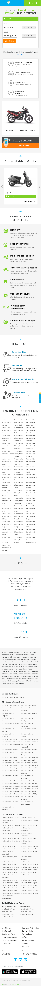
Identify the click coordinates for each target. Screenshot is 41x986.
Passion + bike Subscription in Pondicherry (18, 500)
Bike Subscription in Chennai (10, 723)
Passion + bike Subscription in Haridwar (18, 461)
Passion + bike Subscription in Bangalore (30, 422)
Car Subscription (18, 697)
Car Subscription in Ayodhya (29, 820)
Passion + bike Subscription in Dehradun (30, 438)
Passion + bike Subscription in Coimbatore (18, 438)
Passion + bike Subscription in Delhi (6, 445)
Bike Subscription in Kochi (9, 757)
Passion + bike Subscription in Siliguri (30, 516)
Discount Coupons (28, 940)
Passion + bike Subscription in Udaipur (30, 532)
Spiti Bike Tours (25, 906)
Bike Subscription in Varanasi (10, 802)
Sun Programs (16, 984)
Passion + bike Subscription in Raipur (18, 508)
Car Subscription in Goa (9, 846)
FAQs (40, 399)
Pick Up (5, 24)
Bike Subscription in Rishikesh (11, 786)
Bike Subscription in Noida (10, 770)
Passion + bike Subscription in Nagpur (6, 492)
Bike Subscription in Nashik (29, 768)
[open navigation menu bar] (3, 3)
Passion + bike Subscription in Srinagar (18, 524)
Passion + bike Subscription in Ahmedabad (18, 422)
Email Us (6, 954)
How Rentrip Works (8, 934)
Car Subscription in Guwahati (10, 849)
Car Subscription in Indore (29, 851)
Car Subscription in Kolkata (29, 862)
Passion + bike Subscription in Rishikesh (6, 516)
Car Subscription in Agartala (10, 817)
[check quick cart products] (32, 3)
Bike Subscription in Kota (9, 760)
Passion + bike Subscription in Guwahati (30, 453)
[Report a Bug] (2, 984)
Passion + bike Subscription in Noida (30, 492)
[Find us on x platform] (20, 960)
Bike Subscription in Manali (29, 763)
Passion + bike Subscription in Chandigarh (30, 430)
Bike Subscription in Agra (28, 705)
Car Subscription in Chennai (10, 833)
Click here (20, 54)
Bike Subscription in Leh (28, 760)
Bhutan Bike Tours (25, 912)
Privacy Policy (6, 943)
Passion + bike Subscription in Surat (30, 524)
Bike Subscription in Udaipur (10, 796)
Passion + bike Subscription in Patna (6, 500)
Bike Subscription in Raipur (10, 783)
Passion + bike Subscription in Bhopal (6, 430)
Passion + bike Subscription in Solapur (6, 524)
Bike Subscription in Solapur (29, 789)
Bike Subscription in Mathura (10, 765)
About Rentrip (6, 928)
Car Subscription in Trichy (9, 890)
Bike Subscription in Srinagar (10, 791)
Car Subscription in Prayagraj (29, 875)
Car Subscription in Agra (28, 817)
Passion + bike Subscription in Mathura (30, 485)
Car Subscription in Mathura (10, 867)
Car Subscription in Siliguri (29, 883)
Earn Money (24, 145)
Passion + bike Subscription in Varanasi (18, 539)
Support (25, 943)
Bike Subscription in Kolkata (29, 757)
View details (28, 201)
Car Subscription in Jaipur (9, 857)
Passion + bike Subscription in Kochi (30, 469)
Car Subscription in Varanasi (29, 893)
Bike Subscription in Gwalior (29, 742)
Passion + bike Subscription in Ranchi (30, 508)
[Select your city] (37, 3)
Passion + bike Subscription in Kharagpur (18, 469)
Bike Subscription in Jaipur (29, 750)
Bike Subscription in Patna (10, 776)
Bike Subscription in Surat (28, 791)
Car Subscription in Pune (9, 880)
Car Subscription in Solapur (10, 885)
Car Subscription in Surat (9, 888)
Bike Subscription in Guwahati (11, 742)
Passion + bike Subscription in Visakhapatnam (31, 539)
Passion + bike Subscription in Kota (18, 477)
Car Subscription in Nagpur (10, 870)
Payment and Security (9, 937)
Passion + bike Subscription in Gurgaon (18, 453)
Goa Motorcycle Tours (27, 914)
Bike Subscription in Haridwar (11, 744)
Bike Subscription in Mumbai (29, 765)
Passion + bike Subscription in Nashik (18, 492)
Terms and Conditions (9, 940)
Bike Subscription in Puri (28, 781)
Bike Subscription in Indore (10, 750)
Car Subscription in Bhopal (29, 825)
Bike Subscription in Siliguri (10, 789)
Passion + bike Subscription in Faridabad (18, 445)
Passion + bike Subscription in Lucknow (6, 485)
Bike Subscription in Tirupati (10, 794)
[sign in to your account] (29, 3)
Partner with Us (27, 931)
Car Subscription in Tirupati (29, 888)
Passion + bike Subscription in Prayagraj (30, 500)
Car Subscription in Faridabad (11, 841)
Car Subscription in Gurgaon (29, 846)
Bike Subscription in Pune (9, 781)
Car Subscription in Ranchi (10, 883)
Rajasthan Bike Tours (8, 909)
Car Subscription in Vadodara (11, 893)
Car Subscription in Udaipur (29, 890)
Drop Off (5, 32)
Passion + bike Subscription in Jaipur (6, 469)
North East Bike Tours (26, 909)
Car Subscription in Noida (9, 872)
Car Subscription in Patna (28, 872)
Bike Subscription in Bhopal (29, 713)
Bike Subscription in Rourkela (29, 786)
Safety (24, 937)
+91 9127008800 (29, 954)
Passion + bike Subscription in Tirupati (6, 532)
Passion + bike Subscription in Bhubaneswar (18, 430)
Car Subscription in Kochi (9, 862)
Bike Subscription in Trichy (29, 794)
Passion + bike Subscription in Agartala (6, 422)
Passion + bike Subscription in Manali (18, 485)
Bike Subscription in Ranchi (29, 783)
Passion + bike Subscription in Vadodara (6, 539)
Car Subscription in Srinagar (29, 885)
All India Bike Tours (7, 914)
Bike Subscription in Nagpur (10, 768)
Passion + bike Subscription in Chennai (6, 438)
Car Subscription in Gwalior (29, 849)
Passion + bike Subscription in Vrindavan (6, 547)
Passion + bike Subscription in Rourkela (18, 516)
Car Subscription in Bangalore (11, 825)
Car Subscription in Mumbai (29, 867)
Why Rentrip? (6, 931)
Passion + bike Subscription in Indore (30, 461)
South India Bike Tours (8, 917)
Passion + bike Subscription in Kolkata (6, 477)
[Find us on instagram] (25, 960)
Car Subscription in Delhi (28, 838)
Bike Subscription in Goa (9, 739)
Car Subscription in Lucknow (29, 864)
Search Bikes (10, 41)
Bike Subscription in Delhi (28, 729)
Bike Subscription (7, 697)
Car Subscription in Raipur (29, 880)
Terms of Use (27, 934)
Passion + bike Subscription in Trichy (18, 532)
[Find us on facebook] (15, 960)
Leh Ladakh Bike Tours (9, 906)
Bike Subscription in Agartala (10, 705)
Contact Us (26, 946)
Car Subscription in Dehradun (11, 838)
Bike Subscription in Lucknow (10, 763)
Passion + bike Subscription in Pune (6, 508)
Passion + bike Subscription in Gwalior (6, 461)
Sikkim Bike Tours (7, 912)
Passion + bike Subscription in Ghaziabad (30, 445)
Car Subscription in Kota (9, 864)
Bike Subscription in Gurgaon (29, 739)
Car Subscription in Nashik (29, 870)
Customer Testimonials (30, 928)
